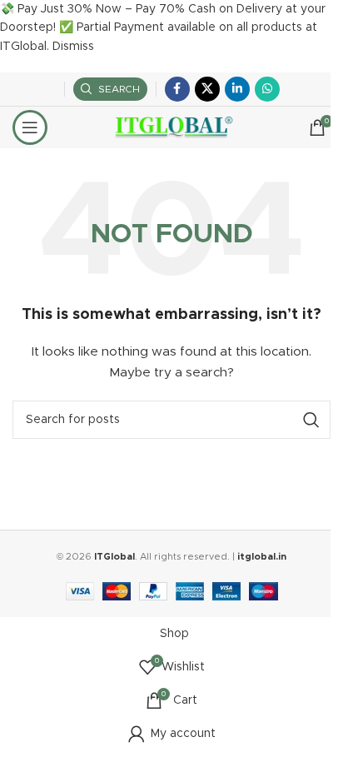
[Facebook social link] (177, 89)
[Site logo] (171, 127)
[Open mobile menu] (30, 127)
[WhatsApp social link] (267, 89)
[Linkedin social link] (237, 89)
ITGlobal (114, 556)
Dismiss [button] (73, 46)
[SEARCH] (311, 420)
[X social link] (207, 89)
